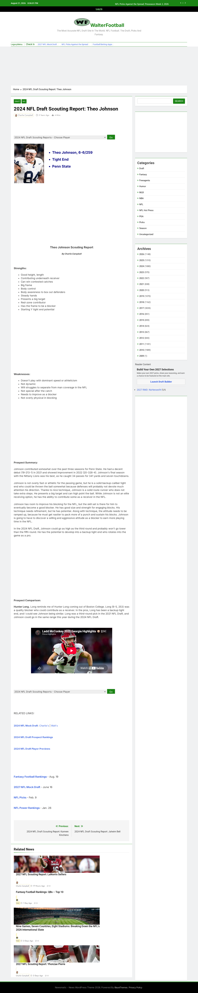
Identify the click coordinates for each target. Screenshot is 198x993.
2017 (141, 308)
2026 (141, 254)
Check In (30, 44)
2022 (141, 278)
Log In (99, 9)
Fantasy (143, 174)
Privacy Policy (135, 987)
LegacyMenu (16, 44)
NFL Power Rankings (27, 807)
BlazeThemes (121, 987)
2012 (141, 338)
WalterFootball (107, 25)
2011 (141, 344)
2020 (141, 290)
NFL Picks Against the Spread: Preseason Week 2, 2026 (142, 3)
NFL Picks (20, 797)
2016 (141, 314)
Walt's (54, 725)
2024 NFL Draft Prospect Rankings (33, 737)
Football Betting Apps (102, 44)
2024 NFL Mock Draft (26, 725)
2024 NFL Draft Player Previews (32, 748)
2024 (141, 266)
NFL (24, 101)
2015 (141, 320)
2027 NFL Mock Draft (47, 44)
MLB (141, 192)
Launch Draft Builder (161, 381)
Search (179, 101)
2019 (141, 296)
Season (143, 228)
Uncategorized (146, 234)
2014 (141, 326)
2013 (141, 332)
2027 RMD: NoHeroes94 (149, 389)
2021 (141, 284)
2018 (141, 302)
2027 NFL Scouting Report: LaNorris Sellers (41, 874)
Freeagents (144, 180)
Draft (17, 101)
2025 (141, 260)
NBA (141, 198)
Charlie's (44, 725)
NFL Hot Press (146, 210)
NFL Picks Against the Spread (75, 44)
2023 (141, 272)
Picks (142, 222)
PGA (141, 216)
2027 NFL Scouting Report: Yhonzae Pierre (40, 964)
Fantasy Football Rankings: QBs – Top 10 (39, 892)
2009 (141, 356)
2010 (141, 350)
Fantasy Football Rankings (30, 776)
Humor (142, 186)
